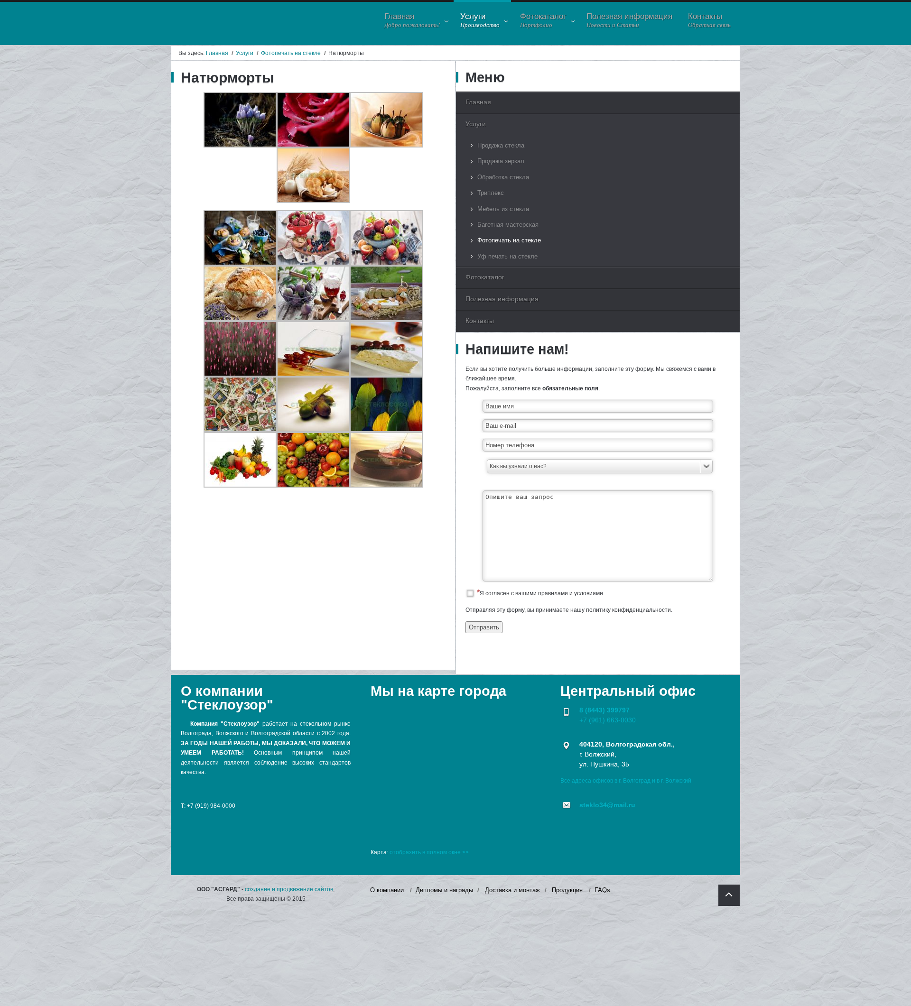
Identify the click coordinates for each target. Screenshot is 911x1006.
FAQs (602, 890)
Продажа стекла (500, 145)
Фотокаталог (484, 277)
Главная (217, 53)
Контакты (479, 320)
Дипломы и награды (444, 890)
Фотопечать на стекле (291, 53)
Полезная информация (502, 299)
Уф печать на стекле (507, 256)
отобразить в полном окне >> (429, 852)
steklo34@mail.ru (607, 805)
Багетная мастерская (508, 224)
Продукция (567, 890)
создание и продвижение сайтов (289, 889)
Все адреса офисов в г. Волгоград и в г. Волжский (625, 780)
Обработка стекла (503, 177)
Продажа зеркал (500, 161)
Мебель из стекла (503, 208)
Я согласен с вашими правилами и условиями (541, 593)
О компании (387, 890)
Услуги (244, 53)
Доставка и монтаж (512, 890)
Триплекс (490, 192)
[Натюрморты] (240, 145)
